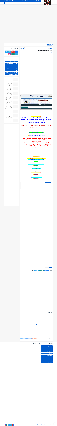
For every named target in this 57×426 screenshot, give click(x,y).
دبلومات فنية (9, 61)
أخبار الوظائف (50, 48)
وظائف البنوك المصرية (10, 63)
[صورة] (15, 79)
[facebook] (12, 0)
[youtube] (10, 0)
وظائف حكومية (15, 68)
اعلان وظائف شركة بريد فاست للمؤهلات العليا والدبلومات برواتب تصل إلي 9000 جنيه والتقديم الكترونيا (8, 98)
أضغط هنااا (36, 161)
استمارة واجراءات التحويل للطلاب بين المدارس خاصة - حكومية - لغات (8, 80)
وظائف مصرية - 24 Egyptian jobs (41, 424)
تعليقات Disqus (23, 338)
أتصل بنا (23, 0)
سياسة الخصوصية (27, 0)
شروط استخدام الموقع (37, 0)
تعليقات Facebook (28, 338)
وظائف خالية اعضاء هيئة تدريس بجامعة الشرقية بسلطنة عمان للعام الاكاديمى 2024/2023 (9, 121)
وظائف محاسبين (8, 72)
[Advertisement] (28, 11)
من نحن (32, 0)
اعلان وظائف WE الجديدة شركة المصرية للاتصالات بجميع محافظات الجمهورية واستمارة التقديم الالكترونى (8, 107)
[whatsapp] (4, 0)
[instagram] (9, 54)
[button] (46, 270)
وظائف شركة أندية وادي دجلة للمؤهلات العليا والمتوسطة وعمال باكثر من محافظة (8, 103)
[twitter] (7, 0)
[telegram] (9, 0)
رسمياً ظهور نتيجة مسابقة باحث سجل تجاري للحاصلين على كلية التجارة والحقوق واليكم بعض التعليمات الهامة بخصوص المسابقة (8, 116)
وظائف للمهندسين (14, 72)
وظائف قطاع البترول (9, 68)
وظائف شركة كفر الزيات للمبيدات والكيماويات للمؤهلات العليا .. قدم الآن (8, 84)
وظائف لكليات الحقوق (14, 70)
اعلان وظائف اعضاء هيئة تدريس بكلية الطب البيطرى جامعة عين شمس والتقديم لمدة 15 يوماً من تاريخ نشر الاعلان (8, 112)
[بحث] (4, 3)
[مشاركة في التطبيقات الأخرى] (33, 270)
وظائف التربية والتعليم (14, 65)
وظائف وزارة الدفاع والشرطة (13, 74)
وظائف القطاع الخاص (49, 351)
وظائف (16, 63)
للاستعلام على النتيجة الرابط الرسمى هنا (36, 132)
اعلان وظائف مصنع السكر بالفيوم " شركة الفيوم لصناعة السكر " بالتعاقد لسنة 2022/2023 (8, 89)
